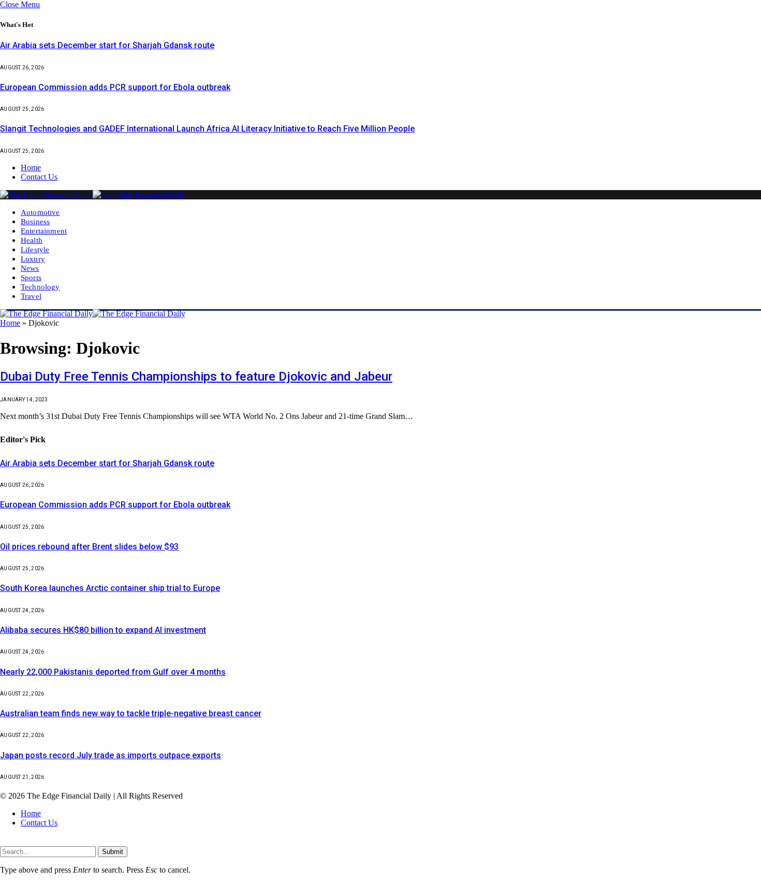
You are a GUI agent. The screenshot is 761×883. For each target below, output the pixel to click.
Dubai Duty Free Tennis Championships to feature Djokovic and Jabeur (196, 376)
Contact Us (39, 176)
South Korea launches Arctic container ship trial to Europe (110, 588)
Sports (31, 277)
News (30, 268)
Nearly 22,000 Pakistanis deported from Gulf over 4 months (113, 672)
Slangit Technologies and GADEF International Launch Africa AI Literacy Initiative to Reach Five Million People (207, 129)
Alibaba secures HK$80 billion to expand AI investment (103, 630)
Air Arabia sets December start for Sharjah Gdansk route (107, 45)
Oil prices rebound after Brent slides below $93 (89, 547)
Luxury (33, 258)
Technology (40, 286)
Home (31, 167)
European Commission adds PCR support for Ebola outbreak (115, 87)
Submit (112, 852)
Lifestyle (35, 249)
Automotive (40, 212)
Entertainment (44, 230)
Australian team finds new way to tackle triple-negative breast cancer (130, 713)
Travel (31, 296)
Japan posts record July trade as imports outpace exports (110, 755)
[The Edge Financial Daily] (92, 194)
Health (31, 240)
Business (35, 221)
